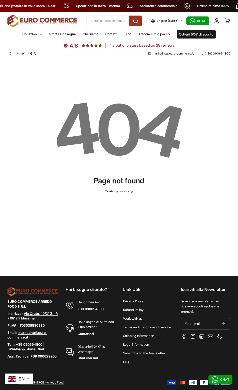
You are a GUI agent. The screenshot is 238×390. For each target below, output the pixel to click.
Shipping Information (138, 336)
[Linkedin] (23, 53)
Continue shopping (119, 191)
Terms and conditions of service (147, 327)
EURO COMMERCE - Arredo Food (41, 382)
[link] (34, 34)
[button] (166, 21)
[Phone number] (36, 53)
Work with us (132, 318)
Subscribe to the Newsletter (144, 353)
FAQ (126, 362)
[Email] (30, 53)
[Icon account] (216, 21)
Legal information (136, 344)
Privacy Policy (133, 301)
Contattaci (86, 334)
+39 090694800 (29, 344)
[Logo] (42, 21)
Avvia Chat (35, 349)
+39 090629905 (43, 356)
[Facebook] (10, 53)
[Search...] (135, 21)
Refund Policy (133, 310)
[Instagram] (17, 53)
